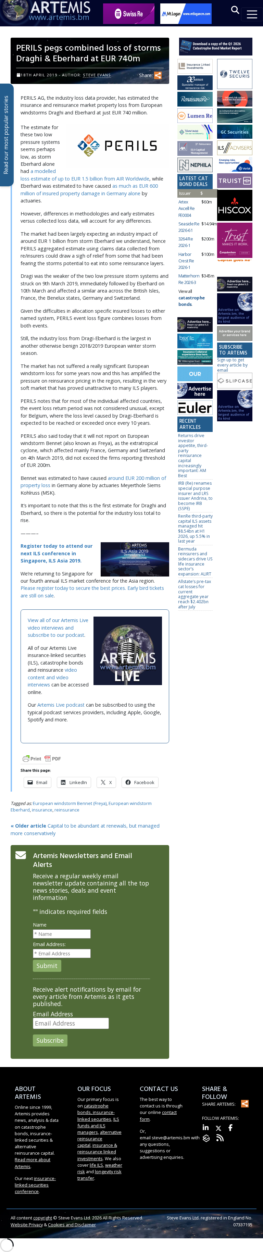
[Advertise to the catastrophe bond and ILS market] (234, 334)
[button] (235, 10)
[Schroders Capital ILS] (234, 99)
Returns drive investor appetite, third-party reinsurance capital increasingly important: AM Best (193, 456)
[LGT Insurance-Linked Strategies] (195, 116)
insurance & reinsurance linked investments (97, 1151)
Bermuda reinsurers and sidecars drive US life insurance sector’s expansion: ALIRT (195, 561)
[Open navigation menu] (252, 14)
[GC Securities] (234, 132)
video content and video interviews (52, 677)
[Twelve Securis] (234, 74)
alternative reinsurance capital (99, 1138)
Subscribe (50, 1040)
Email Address (53, 1014)
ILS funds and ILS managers (98, 1125)
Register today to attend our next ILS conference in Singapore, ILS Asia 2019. (56, 553)
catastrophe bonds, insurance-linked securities (96, 1112)
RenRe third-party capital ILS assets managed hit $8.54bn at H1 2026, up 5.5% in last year (195, 528)
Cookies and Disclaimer (72, 1225)
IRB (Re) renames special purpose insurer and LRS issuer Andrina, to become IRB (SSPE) (195, 495)
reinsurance (66, 810)
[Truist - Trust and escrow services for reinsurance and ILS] (234, 181)
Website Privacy (27, 1225)
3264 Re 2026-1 (185, 242)
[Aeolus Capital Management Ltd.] (195, 83)
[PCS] (234, 165)
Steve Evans (97, 74)
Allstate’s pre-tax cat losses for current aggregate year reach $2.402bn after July (194, 594)
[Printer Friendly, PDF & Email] (42, 758)
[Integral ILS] (234, 116)
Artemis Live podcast (61, 705)
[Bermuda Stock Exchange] (195, 341)
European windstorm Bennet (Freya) (70, 803)
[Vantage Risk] (195, 132)
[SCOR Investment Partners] (195, 374)
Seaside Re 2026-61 (189, 227)
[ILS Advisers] (234, 148)
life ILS (96, 1165)
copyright (42, 1218)
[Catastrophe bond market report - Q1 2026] (215, 46)
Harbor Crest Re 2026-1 (186, 260)
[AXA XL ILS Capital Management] (195, 149)
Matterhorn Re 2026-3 (189, 279)
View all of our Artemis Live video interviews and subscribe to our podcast (58, 627)
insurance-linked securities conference (35, 1184)
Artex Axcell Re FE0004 (186, 208)
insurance (42, 810)
